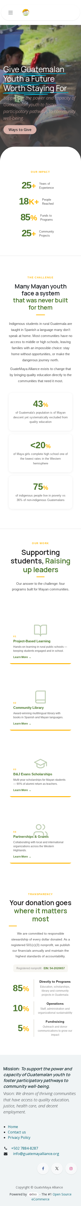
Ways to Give (20, 129)
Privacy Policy (19, 1137)
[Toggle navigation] (11, 12)
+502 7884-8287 (24, 1148)
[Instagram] (71, 1168)
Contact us (17, 1132)
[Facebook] (43, 1168)
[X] (57, 1168)
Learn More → (22, 657)
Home (13, 1126)
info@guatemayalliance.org (35, 1153)
